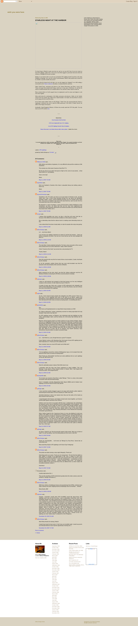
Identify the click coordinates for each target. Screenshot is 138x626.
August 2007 (55, 582)
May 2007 (54, 578)
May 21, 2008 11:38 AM (45, 276)
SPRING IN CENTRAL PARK (75, 546)
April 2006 (54, 557)
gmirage (39, 388)
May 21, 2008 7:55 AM (44, 211)
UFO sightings (42, 150)
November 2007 (55, 587)
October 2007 (55, 585)
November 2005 (55, 549)
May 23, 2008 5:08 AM (44, 435)
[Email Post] (55, 152)
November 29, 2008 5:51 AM (46, 516)
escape (39, 214)
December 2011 (55, 613)
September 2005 (56, 546)
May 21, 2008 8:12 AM (44, 226)
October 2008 (55, 605)
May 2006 (54, 558)
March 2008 (55, 593)
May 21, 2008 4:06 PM (44, 290)
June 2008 (54, 598)
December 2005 (55, 550)
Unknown (39, 279)
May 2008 (54, 597)
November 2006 (55, 568)
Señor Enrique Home (40, 621)
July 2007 (54, 581)
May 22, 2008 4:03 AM (44, 332)
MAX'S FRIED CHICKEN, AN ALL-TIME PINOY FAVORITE (76, 565)
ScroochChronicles (42, 194)
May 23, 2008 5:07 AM (44, 426)
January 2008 (55, 590)
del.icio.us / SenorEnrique (91, 546)
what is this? (91, 564)
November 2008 (55, 606)
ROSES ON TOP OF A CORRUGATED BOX (74, 552)
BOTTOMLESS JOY (73, 560)
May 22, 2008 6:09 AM (44, 359)
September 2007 (56, 584)
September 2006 (56, 565)
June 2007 (54, 579)
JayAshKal (39, 182)
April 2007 (54, 576)
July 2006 (54, 562)
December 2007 (55, 589)
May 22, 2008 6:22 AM (44, 372)
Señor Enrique (40, 229)
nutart (38, 293)
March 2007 (55, 574)
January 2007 (55, 571)
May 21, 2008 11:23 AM (45, 239)
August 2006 (55, 563)
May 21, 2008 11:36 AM (45, 267)
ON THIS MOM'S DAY (74, 563)
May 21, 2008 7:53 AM (44, 191)
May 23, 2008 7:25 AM (44, 468)
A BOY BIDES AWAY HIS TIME (76, 550)
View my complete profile (40, 557)
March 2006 (55, 555)
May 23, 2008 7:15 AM (44, 447)
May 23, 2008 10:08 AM (45, 491)
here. (49, 108)
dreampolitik (40, 375)
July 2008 (54, 600)
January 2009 (55, 609)
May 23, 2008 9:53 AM (44, 479)
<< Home (37, 533)
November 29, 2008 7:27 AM (46, 528)
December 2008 (55, 608)
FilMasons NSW (41, 162)
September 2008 (56, 603)
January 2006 (55, 552)
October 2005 (55, 547)
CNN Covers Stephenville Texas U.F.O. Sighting (58, 123)
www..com (91, 548)
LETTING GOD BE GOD (74, 561)
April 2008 (54, 595)
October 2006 (55, 566)
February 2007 (55, 573)
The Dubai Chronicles (95, 621)
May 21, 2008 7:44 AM (44, 180)
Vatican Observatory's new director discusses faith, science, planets (53, 129)
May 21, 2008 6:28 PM (44, 302)
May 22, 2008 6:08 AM (44, 346)
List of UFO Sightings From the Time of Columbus (58, 126)
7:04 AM (51, 152)
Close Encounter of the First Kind (59, 119)
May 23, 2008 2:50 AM (44, 385)
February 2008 (55, 592)
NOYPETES (40, 305)
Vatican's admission (48, 84)
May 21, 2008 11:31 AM (45, 254)
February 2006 (55, 554)
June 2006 (54, 560)
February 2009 (55, 611)
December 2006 (55, 570)
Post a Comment (39, 530)
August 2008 (55, 601)
